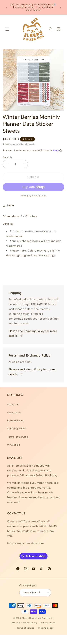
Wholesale (13, 444)
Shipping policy (45, 628)
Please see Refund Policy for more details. (31, 372)
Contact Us (14, 412)
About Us (13, 404)
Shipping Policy (16, 428)
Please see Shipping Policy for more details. (32, 333)
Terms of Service (17, 436)
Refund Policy (15, 420)
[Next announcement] (60, 7)
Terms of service (25, 628)
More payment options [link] (33, 195)
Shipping (7, 144)
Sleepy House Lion (31, 618)
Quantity (7, 157)
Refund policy (30, 622)
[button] (7, 29)
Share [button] (10, 205)
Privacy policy (48, 622)
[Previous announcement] (7, 7)
